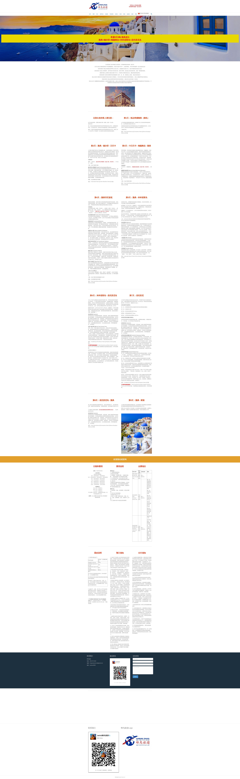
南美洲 (128, 14)
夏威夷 (106, 14)
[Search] (151, 14)
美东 (97, 14)
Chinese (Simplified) (144, 13)
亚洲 (124, 14)
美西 (93, 14)
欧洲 (120, 14)
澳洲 (132, 14)
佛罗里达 (101, 14)
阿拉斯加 (111, 14)
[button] (135, 676)
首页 (90, 14)
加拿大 (116, 14)
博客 (136, 14)
